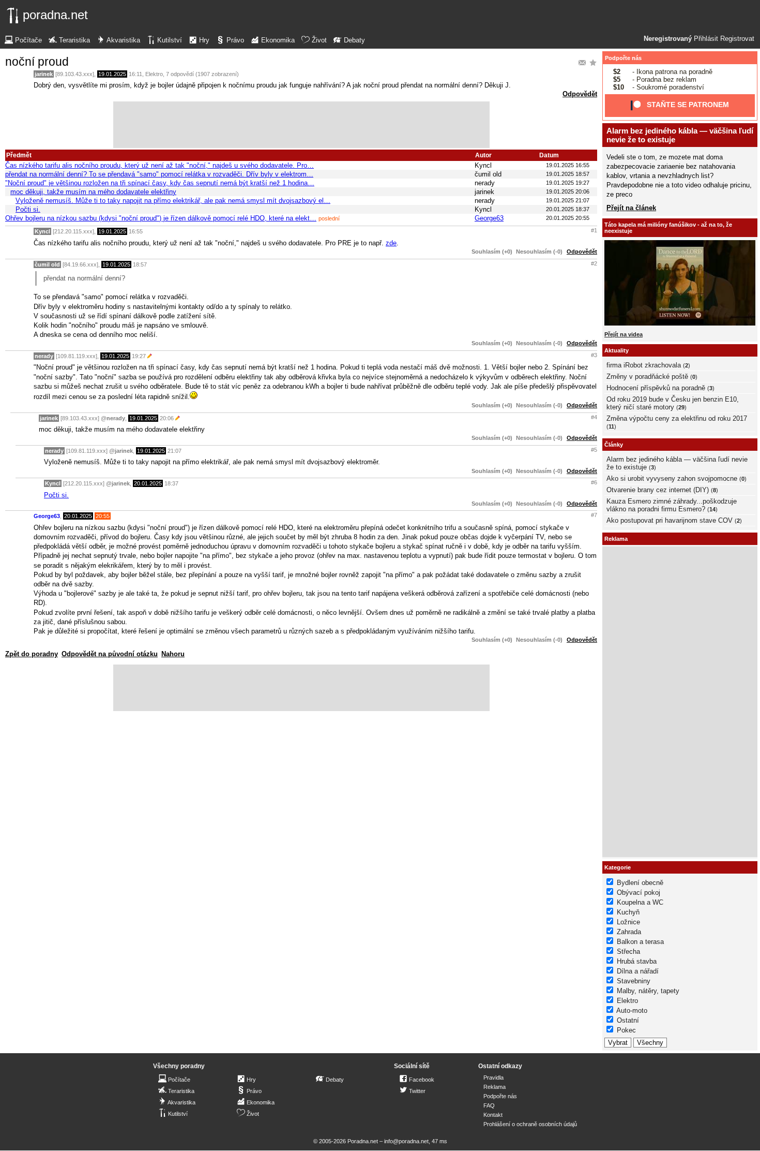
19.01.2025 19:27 (567, 183)
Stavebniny (633, 981)
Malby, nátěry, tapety (648, 991)
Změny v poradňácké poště (647, 376)
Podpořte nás (623, 58)
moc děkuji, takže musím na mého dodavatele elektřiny (93, 192)
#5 (594, 450)
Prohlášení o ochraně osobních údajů (530, 1124)
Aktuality (616, 350)
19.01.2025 (112, 74)
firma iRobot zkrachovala (643, 365)
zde (391, 243)
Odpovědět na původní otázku (110, 654)
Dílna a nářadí (638, 971)
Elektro (154, 74)
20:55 (103, 516)
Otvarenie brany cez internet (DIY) (657, 490)
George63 (489, 218)
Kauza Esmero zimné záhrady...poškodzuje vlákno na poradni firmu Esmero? (671, 505)
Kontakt (493, 1115)
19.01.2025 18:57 (567, 174)
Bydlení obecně (640, 883)
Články (613, 444)
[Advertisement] (301, 124)
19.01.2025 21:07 (567, 200)
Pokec (626, 1030)
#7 (594, 515)
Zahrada (629, 932)
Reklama (494, 1087)
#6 (594, 482)
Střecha (628, 951)
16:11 (135, 74)
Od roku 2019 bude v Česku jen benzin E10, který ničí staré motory (672, 403)
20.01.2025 (148, 483)
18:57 (140, 264)
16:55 (136, 231)
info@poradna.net (406, 1141)
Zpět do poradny (31, 654)
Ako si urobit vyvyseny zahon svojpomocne (671, 478)
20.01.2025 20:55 (567, 218)
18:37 (171, 483)
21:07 (174, 451)
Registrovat (737, 38)
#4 (594, 417)
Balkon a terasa (640, 942)
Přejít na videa (623, 334)
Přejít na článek (631, 208)
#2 (594, 263)
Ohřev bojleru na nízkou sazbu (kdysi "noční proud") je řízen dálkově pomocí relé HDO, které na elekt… (160, 218)
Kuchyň (628, 912)
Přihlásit (706, 38)
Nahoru (173, 654)
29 (681, 407)
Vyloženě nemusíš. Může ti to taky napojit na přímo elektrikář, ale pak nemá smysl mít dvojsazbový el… (173, 200)
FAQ (489, 1105)
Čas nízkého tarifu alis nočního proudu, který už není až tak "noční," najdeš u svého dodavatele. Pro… (159, 165)
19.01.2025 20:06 (567, 191)
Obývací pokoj (638, 892)
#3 (594, 355)
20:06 (167, 418)
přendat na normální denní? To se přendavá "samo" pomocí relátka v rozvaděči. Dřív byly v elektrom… (159, 174)
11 (611, 426)
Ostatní (628, 1020)
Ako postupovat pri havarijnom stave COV (669, 520)
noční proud (37, 61)
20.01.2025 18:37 (567, 209)
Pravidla (493, 1077)
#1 (594, 230)
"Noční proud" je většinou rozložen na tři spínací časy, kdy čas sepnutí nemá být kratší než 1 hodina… (159, 183)
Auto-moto (631, 1010)
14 (712, 509)
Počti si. (28, 209)
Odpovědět (580, 94)
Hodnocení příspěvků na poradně (655, 388)
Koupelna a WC (640, 902)
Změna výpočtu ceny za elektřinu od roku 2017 (676, 418)
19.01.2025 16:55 (567, 165)
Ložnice (628, 922)
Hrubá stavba (637, 961)
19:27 (139, 356)
